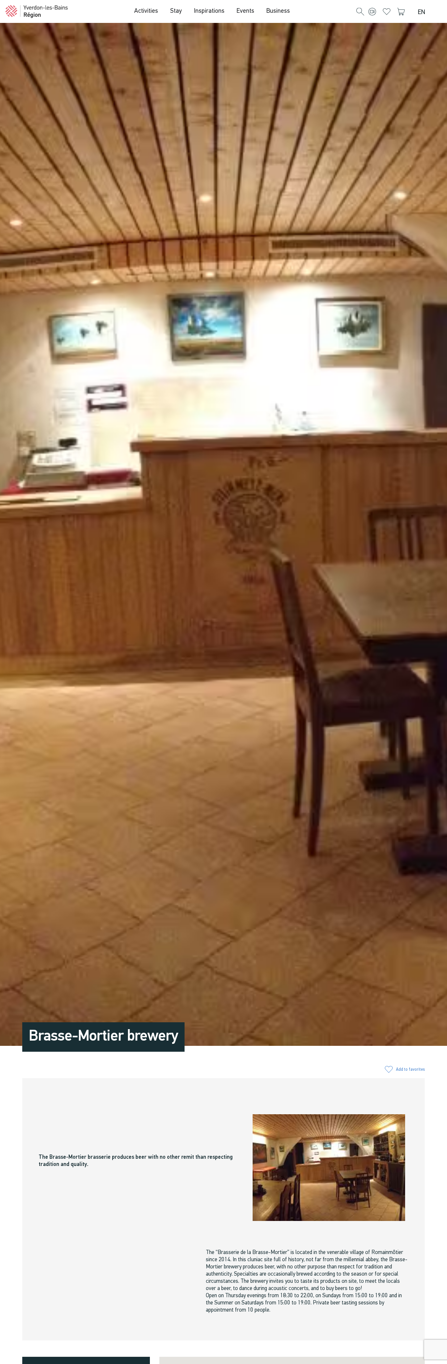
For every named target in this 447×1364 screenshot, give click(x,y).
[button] (360, 12)
